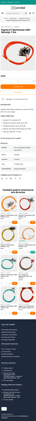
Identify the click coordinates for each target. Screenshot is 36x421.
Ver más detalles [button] (8, 380)
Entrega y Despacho (7, 354)
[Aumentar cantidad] (33, 81)
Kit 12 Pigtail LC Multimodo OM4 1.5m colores (25, 276)
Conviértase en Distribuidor (9, 334)
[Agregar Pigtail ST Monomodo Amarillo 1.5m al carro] (14, 252)
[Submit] (26, 13)
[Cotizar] (32, 252)
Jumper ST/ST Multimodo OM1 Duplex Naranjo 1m (26, 307)
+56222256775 (7, 370)
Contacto (17, 2)
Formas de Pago (6, 351)
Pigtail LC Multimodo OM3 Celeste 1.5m (9, 307)
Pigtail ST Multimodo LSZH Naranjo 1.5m (9, 216)
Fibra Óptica (13, 18)
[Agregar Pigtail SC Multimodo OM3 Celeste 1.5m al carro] (14, 283)
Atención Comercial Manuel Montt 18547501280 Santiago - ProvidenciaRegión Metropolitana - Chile (12, 375)
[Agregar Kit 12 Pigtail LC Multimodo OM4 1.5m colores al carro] (32, 283)
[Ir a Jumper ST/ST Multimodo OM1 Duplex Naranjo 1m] (27, 294)
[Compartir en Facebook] (2, 178)
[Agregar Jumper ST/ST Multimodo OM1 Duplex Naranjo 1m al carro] (32, 313)
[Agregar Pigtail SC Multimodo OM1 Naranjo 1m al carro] (32, 222)
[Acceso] (30, 13)
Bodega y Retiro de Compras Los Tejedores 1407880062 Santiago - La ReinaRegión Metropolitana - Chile (11, 395)
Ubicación (10, 2)
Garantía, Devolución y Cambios (10, 356)
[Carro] (33, 13)
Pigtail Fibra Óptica (24, 18)
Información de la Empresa (9, 329)
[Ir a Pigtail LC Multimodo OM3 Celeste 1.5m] (9, 294)
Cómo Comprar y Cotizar (8, 349)
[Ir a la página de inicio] (18, 8)
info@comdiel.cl (8, 368)
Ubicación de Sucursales (8, 332)
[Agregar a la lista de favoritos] (15, 203)
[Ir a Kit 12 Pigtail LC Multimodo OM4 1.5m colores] (27, 263)
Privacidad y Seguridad (8, 339)
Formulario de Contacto (8, 337)
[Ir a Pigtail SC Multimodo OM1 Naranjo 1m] (27, 203)
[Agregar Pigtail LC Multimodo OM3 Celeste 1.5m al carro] (14, 313)
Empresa (3, 2)
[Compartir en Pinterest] (15, 178)
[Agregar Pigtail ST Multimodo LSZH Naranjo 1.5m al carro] (14, 222)
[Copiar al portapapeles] (20, 178)
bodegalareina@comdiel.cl (11, 390)
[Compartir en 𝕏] (6, 178)
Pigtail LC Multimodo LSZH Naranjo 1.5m (27, 245)
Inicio (6, 18)
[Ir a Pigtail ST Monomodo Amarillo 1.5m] (9, 233)
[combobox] (16, 13)
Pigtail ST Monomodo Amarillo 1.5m (7, 245)
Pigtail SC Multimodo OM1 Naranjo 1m (27, 216)
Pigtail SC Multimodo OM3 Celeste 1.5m (9, 275)
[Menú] (2, 13)
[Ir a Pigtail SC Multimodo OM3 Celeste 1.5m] (9, 263)
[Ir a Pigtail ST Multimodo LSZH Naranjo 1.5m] (9, 203)
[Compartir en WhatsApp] (11, 178)
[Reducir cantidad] (2, 81)
